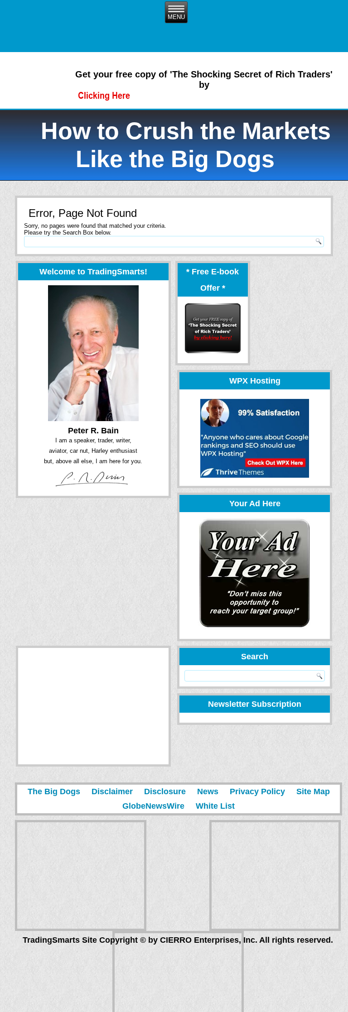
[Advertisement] (86, 706)
